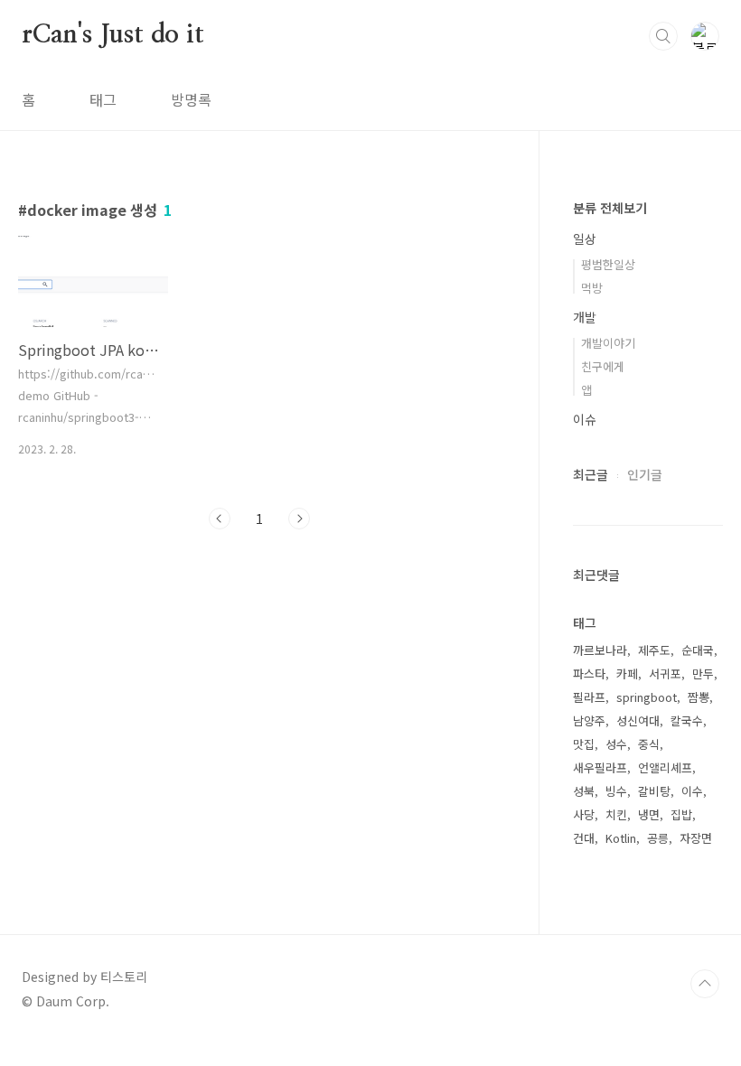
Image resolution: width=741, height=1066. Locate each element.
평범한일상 (608, 264)
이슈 (584, 419)
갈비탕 (654, 791)
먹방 (592, 287)
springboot (646, 697)
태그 (103, 99)
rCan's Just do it (113, 35)
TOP (704, 983)
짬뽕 (698, 697)
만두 (703, 673)
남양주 (589, 720)
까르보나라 (600, 650)
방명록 (191, 99)
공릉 (658, 837)
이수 (692, 791)
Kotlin (620, 837)
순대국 (697, 650)
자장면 (696, 837)
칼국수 (687, 720)
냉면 (649, 814)
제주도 (654, 650)
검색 (663, 36)
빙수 (616, 791)
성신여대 (638, 720)
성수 (616, 744)
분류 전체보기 (610, 208)
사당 (584, 814)
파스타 (589, 673)
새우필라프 (600, 767)
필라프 (589, 697)
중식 (649, 744)
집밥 (681, 814)
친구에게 (602, 366)
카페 (627, 673)
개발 (584, 317)
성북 (584, 791)
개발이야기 (608, 342)
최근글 (590, 474)
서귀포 (665, 673)
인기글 (644, 474)
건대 (584, 837)
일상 (584, 238)
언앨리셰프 (665, 767)
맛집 (584, 744)
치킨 (616, 814)
